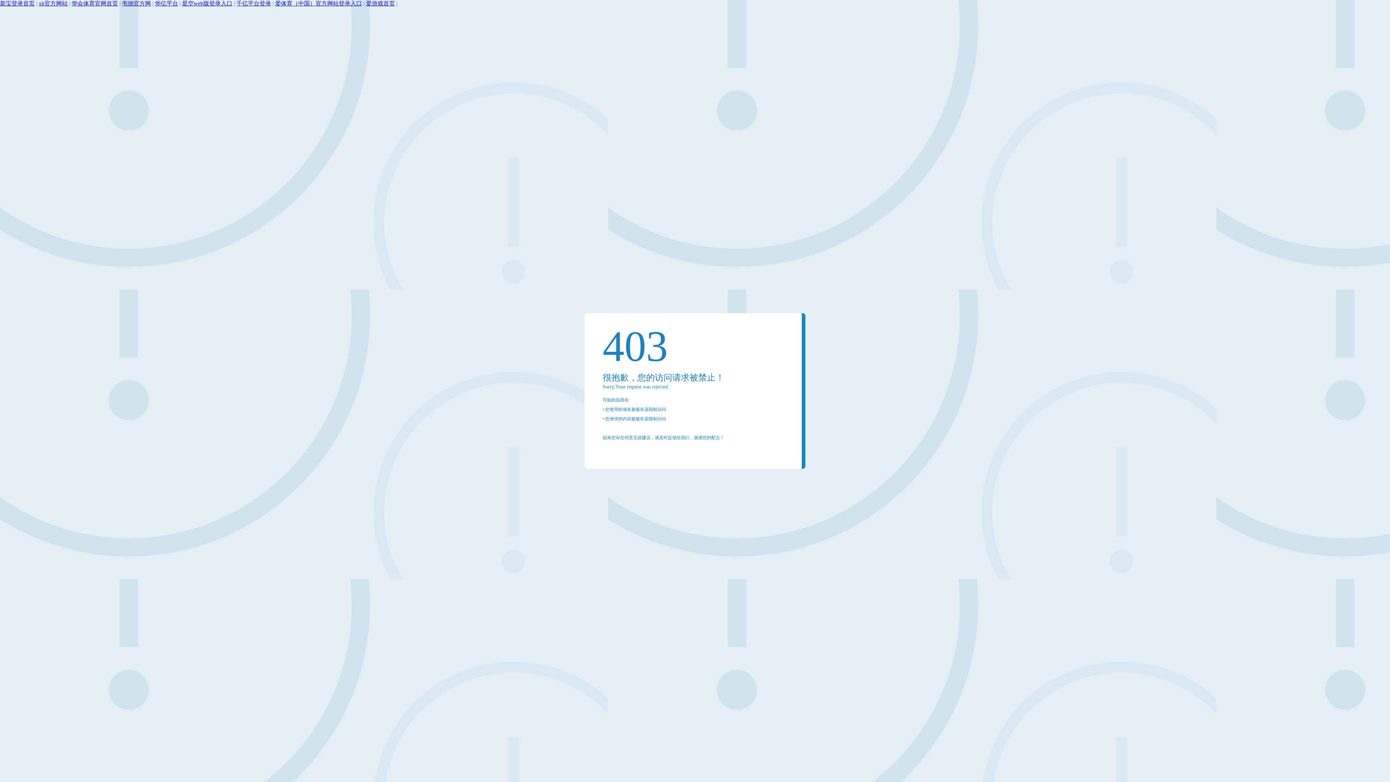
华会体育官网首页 (95, 3)
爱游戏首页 (380, 3)
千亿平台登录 (253, 3)
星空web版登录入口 (207, 3)
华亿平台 (166, 3)
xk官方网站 (53, 3)
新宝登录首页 (17, 3)
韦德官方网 (136, 3)
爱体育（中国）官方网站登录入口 (318, 3)
